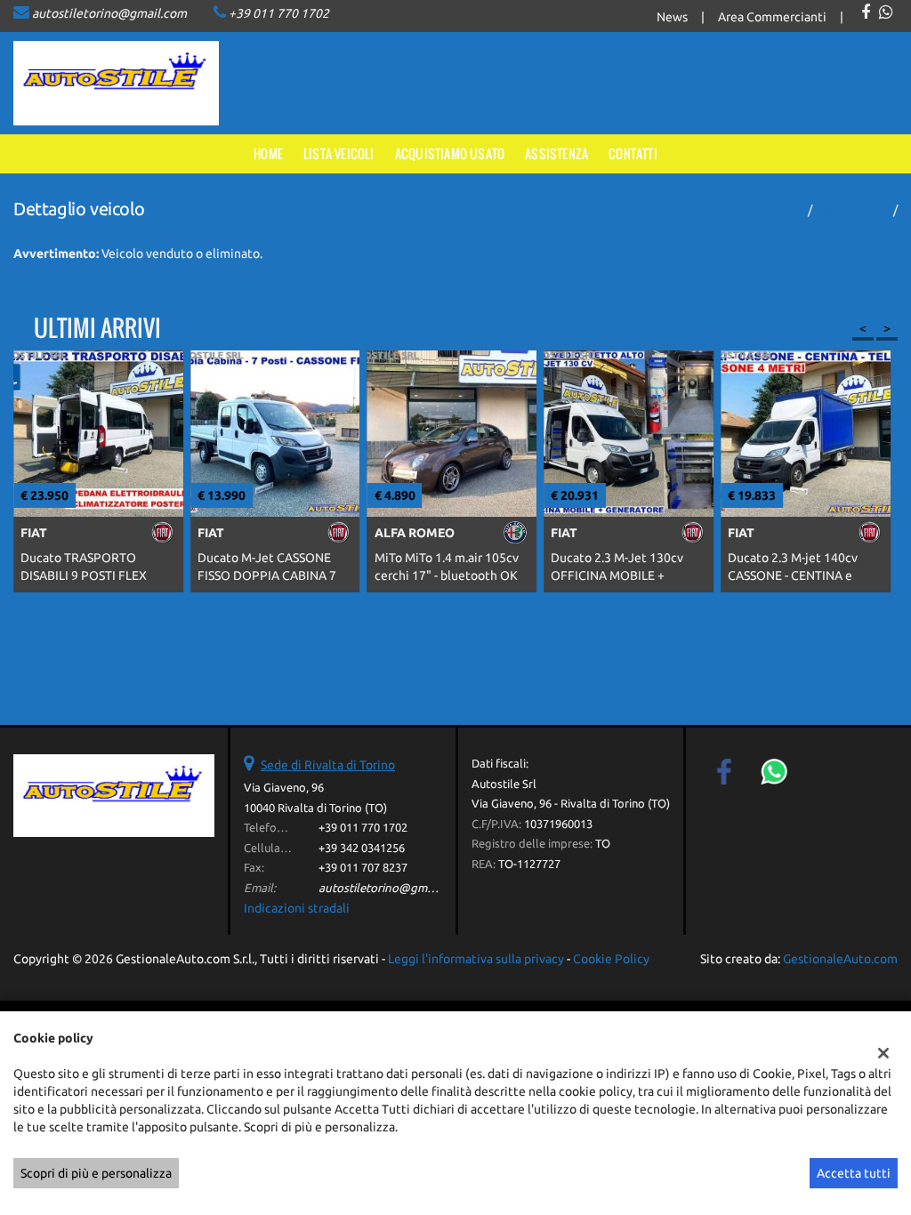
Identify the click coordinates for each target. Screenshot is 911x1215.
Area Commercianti (772, 17)
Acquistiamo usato (449, 153)
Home (268, 153)
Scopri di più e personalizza (96, 1173)
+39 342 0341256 (361, 848)
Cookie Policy (611, 959)
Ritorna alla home (62, 271)
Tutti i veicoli (853, 210)
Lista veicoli (339, 153)
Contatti (633, 153)
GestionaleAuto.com (840, 959)
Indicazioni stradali (297, 908)
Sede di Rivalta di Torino (328, 765)
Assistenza (556, 153)
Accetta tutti (854, 1173)
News (672, 17)
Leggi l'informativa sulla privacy (476, 959)
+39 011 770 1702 (279, 13)
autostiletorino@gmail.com (109, 13)
